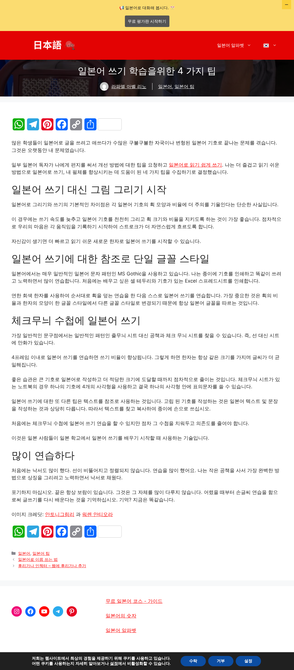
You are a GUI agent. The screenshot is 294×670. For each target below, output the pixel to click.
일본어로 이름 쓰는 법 (38, 559)
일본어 (165, 86)
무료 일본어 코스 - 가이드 (134, 601)
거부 (221, 661)
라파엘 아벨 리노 (128, 86)
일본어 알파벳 (230, 45)
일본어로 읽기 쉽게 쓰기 (195, 165)
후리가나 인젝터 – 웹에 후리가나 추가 (52, 565)
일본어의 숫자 (121, 616)
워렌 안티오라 (97, 514)
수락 (193, 661)
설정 (114, 663)
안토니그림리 (59, 514)
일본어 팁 (184, 86)
